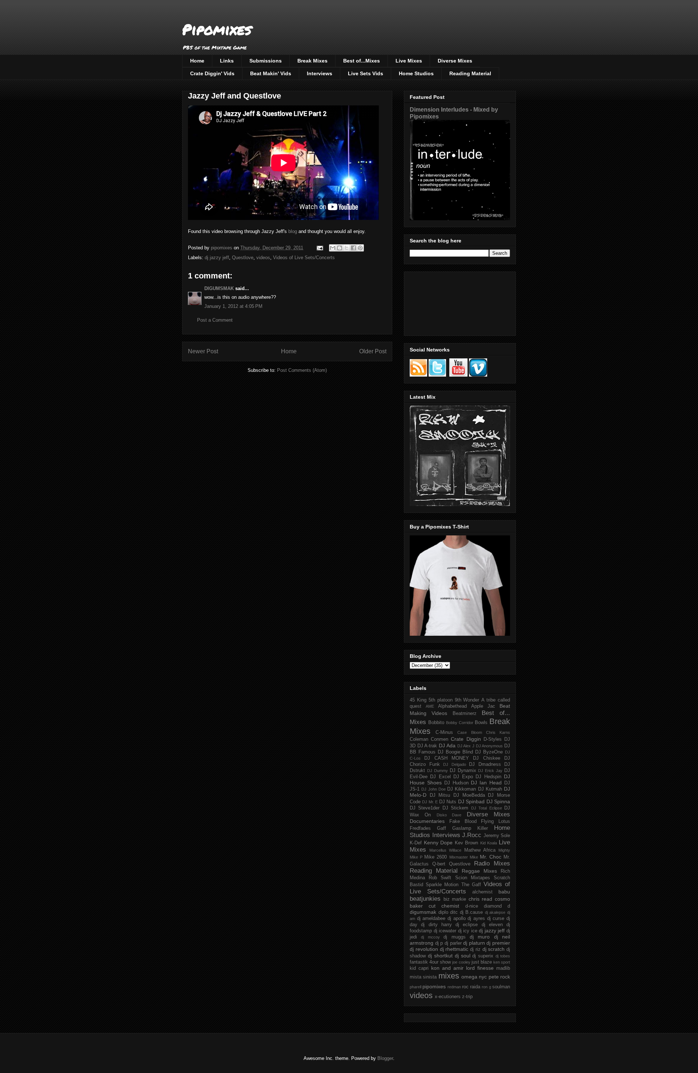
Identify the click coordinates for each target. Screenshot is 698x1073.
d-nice (471, 906)
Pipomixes (217, 29)
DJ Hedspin (488, 776)
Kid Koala (488, 843)
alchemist (482, 892)
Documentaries (427, 821)
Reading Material (470, 73)
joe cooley (461, 962)
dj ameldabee (431, 918)
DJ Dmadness (485, 764)
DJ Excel (440, 776)
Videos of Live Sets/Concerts (304, 257)
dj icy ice (467, 930)
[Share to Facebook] (353, 248)
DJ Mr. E (430, 802)
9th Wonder (467, 700)
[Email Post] (319, 247)
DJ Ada (447, 745)
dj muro (480, 937)
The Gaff (471, 884)
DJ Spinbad (471, 801)
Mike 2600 (435, 857)
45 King (418, 700)
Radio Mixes (492, 863)
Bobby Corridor (459, 722)
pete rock (499, 977)
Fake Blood (463, 821)
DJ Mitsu (440, 795)
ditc (454, 912)
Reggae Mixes (479, 871)
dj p (439, 943)
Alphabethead (452, 706)
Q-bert (438, 864)
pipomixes (434, 986)
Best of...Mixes (361, 61)
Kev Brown (466, 842)
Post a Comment (215, 320)
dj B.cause (471, 912)
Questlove (242, 257)
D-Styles (493, 739)
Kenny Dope (438, 842)
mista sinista (423, 977)
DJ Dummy (437, 770)
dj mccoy (430, 937)
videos (263, 257)
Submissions (265, 61)
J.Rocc (471, 835)
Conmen (439, 739)
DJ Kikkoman (461, 789)
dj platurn (474, 943)
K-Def (416, 842)
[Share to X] (346, 248)
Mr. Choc (490, 857)
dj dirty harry (436, 924)
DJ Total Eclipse (486, 808)
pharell (415, 987)
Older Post (372, 351)
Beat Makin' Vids (270, 73)
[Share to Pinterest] (360, 248)
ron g (486, 987)
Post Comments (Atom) (302, 370)
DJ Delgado (454, 764)
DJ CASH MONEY (446, 758)
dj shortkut (440, 956)
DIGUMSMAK (219, 288)
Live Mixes (409, 61)
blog (292, 231)
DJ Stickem (455, 808)
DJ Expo (463, 776)
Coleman (419, 739)
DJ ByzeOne (489, 752)
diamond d (497, 906)
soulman (501, 986)
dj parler (453, 943)
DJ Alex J (465, 746)
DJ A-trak (427, 745)
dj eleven (492, 924)
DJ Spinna (498, 801)
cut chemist (444, 906)
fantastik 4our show (430, 962)
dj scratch (493, 949)
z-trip (467, 996)
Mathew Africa (480, 850)
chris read (481, 899)
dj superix (482, 956)
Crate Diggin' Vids (212, 73)
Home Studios (416, 73)
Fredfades (420, 828)
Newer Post (203, 351)
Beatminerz (465, 713)
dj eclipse (467, 924)
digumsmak (423, 912)
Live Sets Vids (365, 73)
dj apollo (457, 918)
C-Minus (444, 732)
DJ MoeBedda (469, 795)
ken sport (501, 962)
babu (504, 892)
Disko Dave (449, 815)
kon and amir (447, 968)
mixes (448, 975)
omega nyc (474, 977)
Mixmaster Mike (463, 857)
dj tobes (503, 956)
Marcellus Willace (445, 850)
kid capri (419, 968)
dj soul (462, 956)
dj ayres (476, 918)
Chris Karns (498, 732)
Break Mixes (312, 61)
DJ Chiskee (486, 758)
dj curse (496, 918)
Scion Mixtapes (472, 877)
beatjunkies (425, 898)
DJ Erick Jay (490, 770)
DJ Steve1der (425, 808)
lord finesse (480, 968)
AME (430, 706)
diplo (443, 912)
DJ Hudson (456, 782)
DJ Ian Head (486, 782)
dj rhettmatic (454, 949)
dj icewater (445, 930)
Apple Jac (483, 706)
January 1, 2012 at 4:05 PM (233, 306)
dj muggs (454, 937)
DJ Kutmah (490, 789)
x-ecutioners (448, 996)
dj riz (475, 949)
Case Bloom (469, 732)
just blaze (482, 962)
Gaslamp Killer (470, 828)
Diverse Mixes (455, 61)
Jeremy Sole (497, 835)
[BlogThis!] (339, 248)
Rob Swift (440, 877)
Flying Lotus (495, 821)
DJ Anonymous (489, 746)
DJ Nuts (447, 801)
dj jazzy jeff (217, 257)
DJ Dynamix (463, 770)
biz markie (455, 899)
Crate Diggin (466, 739)
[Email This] (332, 248)
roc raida (471, 986)
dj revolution (424, 949)
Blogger (385, 1058)
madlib (503, 968)
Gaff (441, 828)
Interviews (319, 73)
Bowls (481, 722)
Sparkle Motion (442, 884)
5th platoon (441, 700)
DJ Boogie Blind (455, 752)
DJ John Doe (433, 789)
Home (197, 61)
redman (454, 987)
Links (227, 61)
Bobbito (436, 722)
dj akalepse (495, 912)
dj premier (498, 943)
